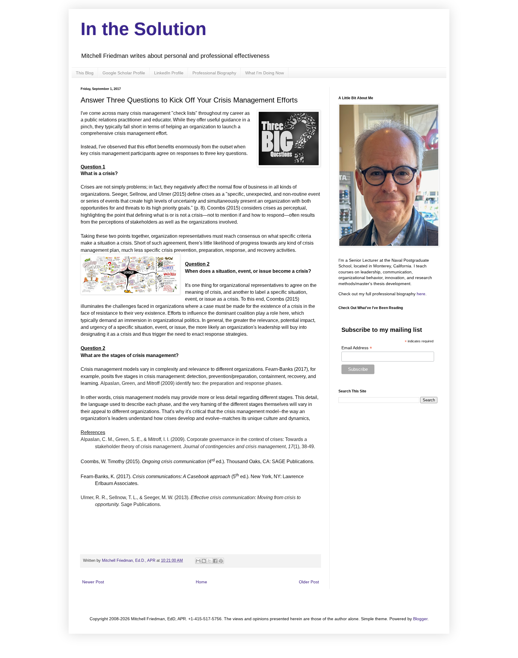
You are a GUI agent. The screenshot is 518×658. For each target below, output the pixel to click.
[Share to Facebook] (215, 561)
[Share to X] (210, 561)
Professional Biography (214, 72)
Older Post (309, 581)
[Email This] (198, 561)
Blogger (420, 618)
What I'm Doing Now (264, 72)
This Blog (85, 72)
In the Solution (144, 29)
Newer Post (93, 581)
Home (201, 581)
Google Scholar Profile (124, 72)
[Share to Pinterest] (221, 561)
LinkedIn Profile (168, 72)
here (421, 293)
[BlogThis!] (204, 561)
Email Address (356, 348)
